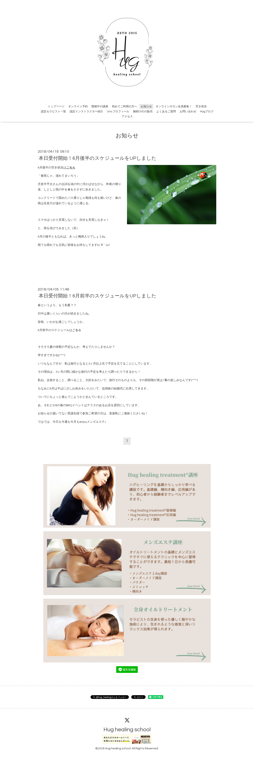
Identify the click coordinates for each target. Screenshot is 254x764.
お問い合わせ (188, 111)
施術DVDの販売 (143, 111)
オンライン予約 (78, 106)
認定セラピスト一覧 (53, 111)
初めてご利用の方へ (124, 106)
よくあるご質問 (166, 111)
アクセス (127, 116)
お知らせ (146, 106)
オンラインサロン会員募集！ (174, 106)
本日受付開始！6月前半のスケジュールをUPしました (97, 295)
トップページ (56, 106)
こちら (70, 167)
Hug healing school (127, 729)
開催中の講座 (99, 106)
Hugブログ (206, 111)
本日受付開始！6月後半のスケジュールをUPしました (97, 158)
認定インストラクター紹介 (86, 111)
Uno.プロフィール (118, 111)
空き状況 (201, 106)
